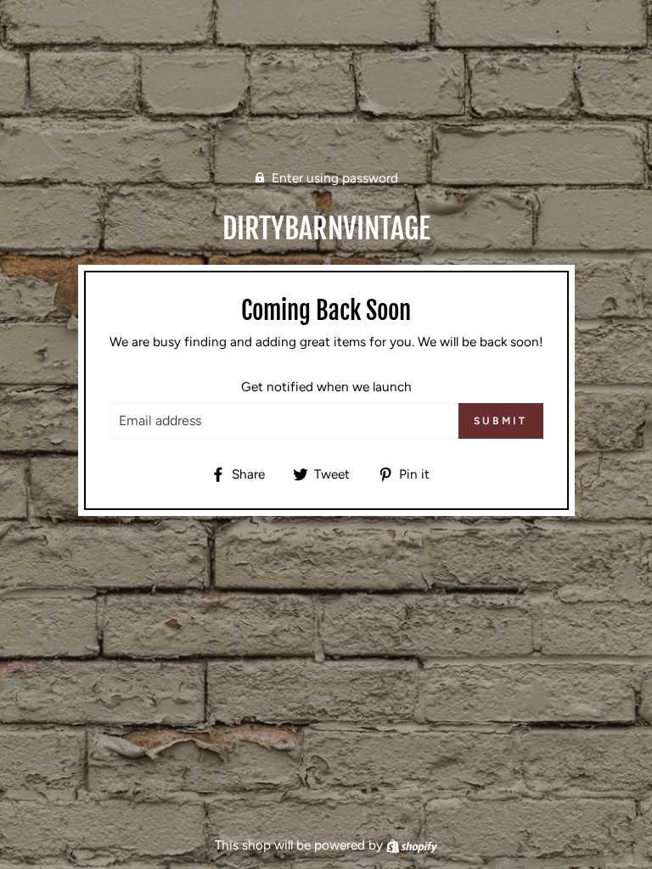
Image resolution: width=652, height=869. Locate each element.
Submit (501, 421)
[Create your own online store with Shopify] (411, 845)
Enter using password (335, 178)
